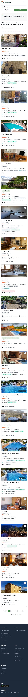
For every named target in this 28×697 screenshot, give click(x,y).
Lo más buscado (5, 653)
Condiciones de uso (19, 648)
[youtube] (15, 693)
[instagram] (5, 693)
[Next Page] (21, 611)
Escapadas (4, 648)
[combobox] (14, 6)
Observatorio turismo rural (6, 636)
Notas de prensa (5, 633)
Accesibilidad (18, 656)
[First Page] (5, 611)
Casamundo (4, 674)
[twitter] (8, 693)
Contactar (3, 640)
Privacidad (17, 651)
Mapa (21, 9)
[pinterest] (18, 693)
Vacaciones (4, 651)
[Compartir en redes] (23, 2)
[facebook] (2, 693)
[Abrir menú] (26, 2)
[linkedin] (21, 693)
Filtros (8, 9)
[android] (14, 686)
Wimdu (2, 671)
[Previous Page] (7, 611)
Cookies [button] (17, 653)
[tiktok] (12, 693)
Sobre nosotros (5, 630)
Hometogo (3, 668)
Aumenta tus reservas (20, 630)
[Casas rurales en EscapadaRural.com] (6, 2)
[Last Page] (23, 611)
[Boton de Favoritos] (25, 36)
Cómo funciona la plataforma (19, 659)
